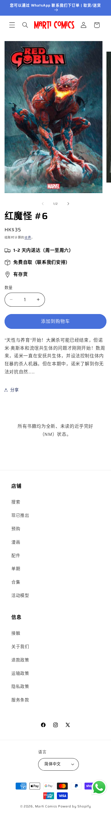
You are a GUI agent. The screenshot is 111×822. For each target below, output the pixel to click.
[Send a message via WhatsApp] (99, 787)
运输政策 (20, 673)
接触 (15, 633)
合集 (15, 582)
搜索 (15, 502)
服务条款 (20, 700)
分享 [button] (14, 389)
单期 (15, 568)
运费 (27, 237)
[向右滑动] (68, 204)
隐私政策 (20, 686)
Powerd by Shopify (74, 806)
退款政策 (20, 660)
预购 (15, 528)
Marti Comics (46, 806)
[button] (11, 25)
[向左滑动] (42, 204)
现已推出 (20, 515)
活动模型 (20, 595)
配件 (15, 555)
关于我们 (20, 646)
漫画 (15, 542)
